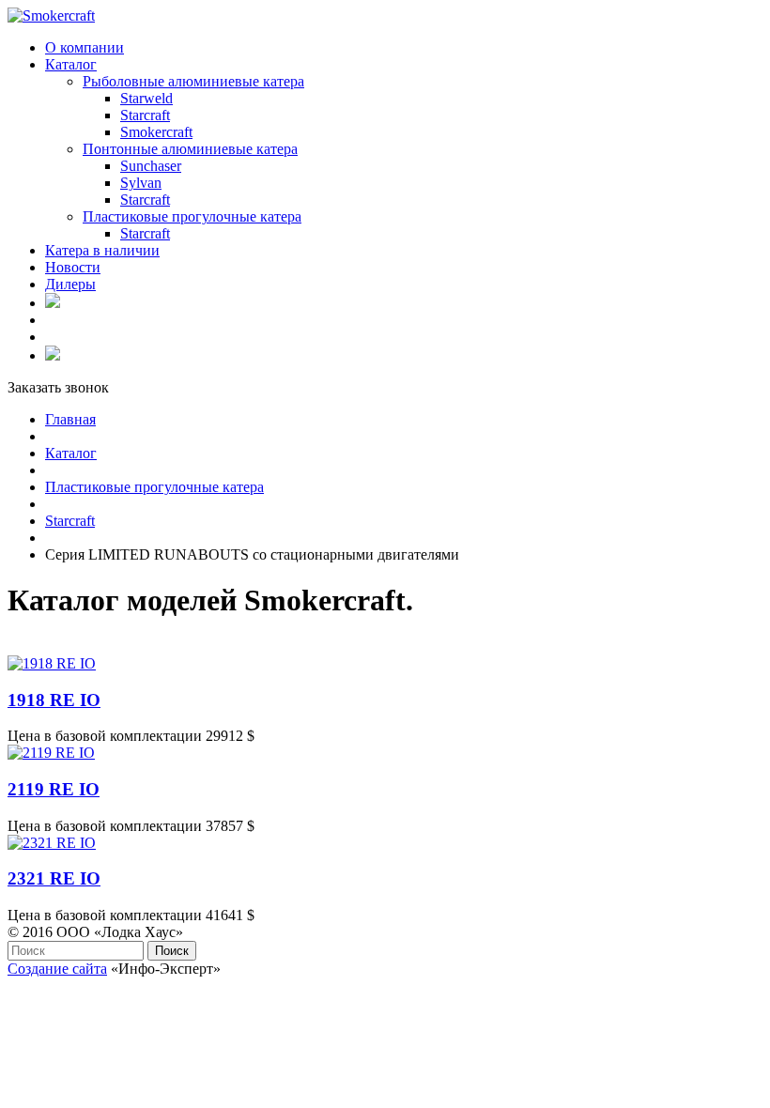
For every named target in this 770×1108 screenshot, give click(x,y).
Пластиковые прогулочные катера (154, 487)
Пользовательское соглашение (104, 985)
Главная (70, 419)
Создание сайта (57, 969)
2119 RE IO (54, 789)
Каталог (71, 453)
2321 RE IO (54, 878)
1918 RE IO (54, 700)
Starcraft (70, 521)
